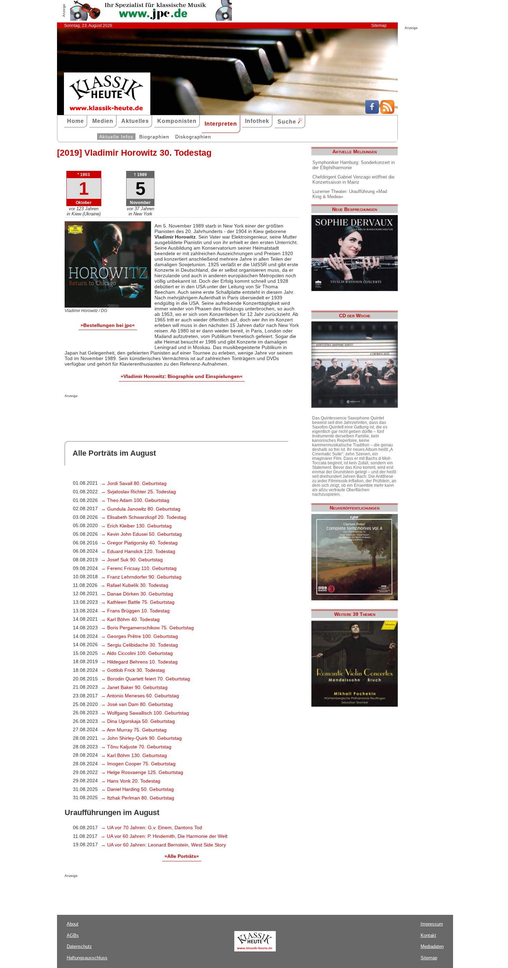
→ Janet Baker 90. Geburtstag (134, 687)
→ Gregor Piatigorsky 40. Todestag (139, 542)
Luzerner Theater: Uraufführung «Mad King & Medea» (349, 194)
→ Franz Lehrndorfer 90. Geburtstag (141, 577)
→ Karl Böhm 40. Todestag (130, 619)
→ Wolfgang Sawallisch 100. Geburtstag (145, 713)
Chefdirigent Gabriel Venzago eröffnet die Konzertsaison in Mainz (353, 179)
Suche (287, 122)
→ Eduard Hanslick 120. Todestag (138, 551)
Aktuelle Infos (116, 136)
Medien (102, 121)
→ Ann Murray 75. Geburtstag (134, 730)
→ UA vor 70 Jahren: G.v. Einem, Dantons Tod (151, 827)
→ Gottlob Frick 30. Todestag (133, 670)
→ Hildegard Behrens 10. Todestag (139, 662)
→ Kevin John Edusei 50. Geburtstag (141, 534)
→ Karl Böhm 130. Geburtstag (134, 755)
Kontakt (428, 935)
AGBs (73, 935)
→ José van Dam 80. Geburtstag (137, 704)
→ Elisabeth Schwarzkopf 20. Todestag (143, 517)
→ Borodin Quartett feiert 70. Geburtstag (145, 678)
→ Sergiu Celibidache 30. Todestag (139, 645)
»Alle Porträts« (181, 856)
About (72, 924)
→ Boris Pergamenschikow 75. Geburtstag (147, 627)
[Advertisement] (145, 411)
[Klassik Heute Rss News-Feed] (387, 112)
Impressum (432, 924)
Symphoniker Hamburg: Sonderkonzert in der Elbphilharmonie (353, 165)
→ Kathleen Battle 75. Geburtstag (138, 602)
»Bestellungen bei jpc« (108, 325)
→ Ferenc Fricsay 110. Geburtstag (139, 568)
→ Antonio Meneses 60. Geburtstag (140, 695)
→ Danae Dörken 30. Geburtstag (137, 594)
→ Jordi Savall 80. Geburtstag (134, 483)
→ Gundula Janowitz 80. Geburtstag (140, 509)
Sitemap (379, 25)
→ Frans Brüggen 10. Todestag (135, 610)
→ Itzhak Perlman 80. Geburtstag (137, 798)
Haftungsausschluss (87, 957)
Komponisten (177, 121)
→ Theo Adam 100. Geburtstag (135, 500)
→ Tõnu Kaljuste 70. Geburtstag (136, 746)
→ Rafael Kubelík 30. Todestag (134, 585)
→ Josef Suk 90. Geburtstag (132, 559)
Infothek (257, 121)
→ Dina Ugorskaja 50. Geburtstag (138, 721)
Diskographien (193, 136)
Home (75, 121)
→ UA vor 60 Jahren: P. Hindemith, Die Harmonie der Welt (164, 836)
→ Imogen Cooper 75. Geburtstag (138, 763)
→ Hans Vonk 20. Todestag (130, 781)
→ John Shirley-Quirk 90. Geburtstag (141, 738)
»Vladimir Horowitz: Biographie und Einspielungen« (182, 376)
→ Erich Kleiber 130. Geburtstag (136, 526)
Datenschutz (79, 946)
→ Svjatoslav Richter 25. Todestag (138, 491)
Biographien (154, 136)
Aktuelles (135, 121)
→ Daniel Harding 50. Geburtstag (137, 789)
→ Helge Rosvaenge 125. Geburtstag (142, 772)
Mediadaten (432, 946)
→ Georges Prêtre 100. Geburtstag (139, 636)
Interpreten (221, 124)
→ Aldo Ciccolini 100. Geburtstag (137, 653)
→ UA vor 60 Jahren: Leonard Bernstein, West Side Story (163, 845)
